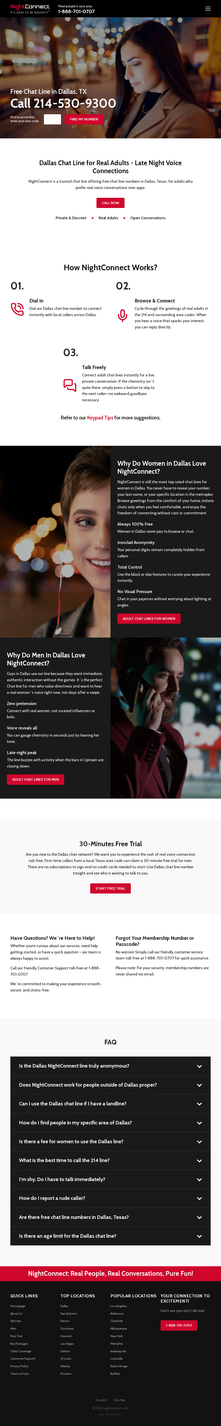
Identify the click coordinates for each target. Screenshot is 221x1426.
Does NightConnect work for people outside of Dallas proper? (88, 1085)
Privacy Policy (19, 1366)
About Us (16, 1314)
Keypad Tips (100, 417)
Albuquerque (118, 1328)
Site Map (119, 1400)
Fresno (64, 1321)
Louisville (116, 1358)
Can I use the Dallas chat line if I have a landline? (72, 1103)
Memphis (116, 1344)
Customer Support (22, 1358)
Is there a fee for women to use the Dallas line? (71, 1141)
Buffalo (115, 1374)
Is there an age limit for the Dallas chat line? (67, 1236)
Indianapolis (118, 1351)
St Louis (65, 1358)
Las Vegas (67, 1344)
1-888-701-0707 (76, 11)
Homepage (17, 1306)
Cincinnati (67, 1328)
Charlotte (116, 1321)
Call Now (110, 203)
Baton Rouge (119, 1366)
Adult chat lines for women (149, 619)
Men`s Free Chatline (110, 1414)
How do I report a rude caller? (52, 1198)
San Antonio (68, 1314)
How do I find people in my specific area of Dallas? (75, 1122)
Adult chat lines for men (35, 779)
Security (101, 1400)
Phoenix (65, 1374)
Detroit (65, 1351)
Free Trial (16, 1336)
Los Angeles (118, 1306)
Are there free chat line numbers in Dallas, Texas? (74, 1217)
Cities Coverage (20, 1351)
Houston (66, 1336)
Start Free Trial (110, 888)
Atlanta (65, 1366)
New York (116, 1336)
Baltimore (116, 1314)
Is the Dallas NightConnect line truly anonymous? (74, 1066)
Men (13, 1328)
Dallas (64, 1306)
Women (15, 1321)
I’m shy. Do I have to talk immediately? (62, 1179)
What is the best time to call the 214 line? (64, 1160)
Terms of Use (19, 1374)
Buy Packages (19, 1344)
